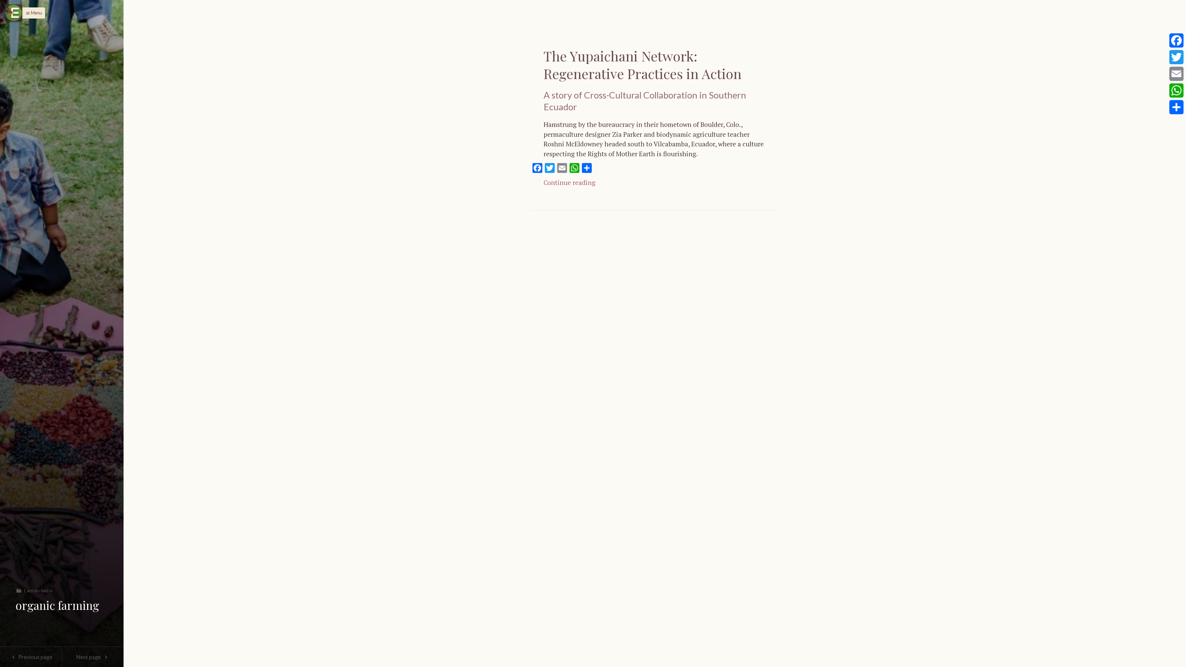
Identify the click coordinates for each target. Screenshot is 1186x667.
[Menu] (13, 13)
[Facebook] (1176, 40)
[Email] (1176, 73)
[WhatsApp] (1176, 90)
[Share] (1176, 107)
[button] (32, 13)
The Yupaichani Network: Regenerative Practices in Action (643, 64)
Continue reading (569, 182)
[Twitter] (1176, 57)
